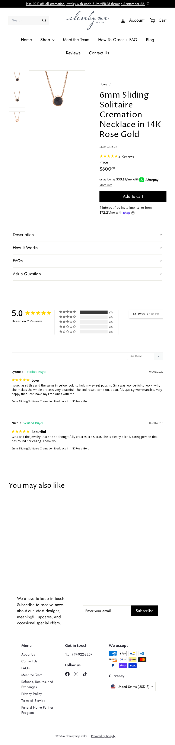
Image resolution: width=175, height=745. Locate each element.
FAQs (18, 261)
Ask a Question (27, 274)
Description (23, 235)
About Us (28, 654)
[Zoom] (57, 99)
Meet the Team (76, 40)
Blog (150, 40)
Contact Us (99, 53)
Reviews (73, 53)
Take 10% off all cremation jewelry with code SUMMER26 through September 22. (85, 3)
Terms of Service (33, 700)
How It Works (25, 248)
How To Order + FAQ (117, 40)
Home (26, 40)
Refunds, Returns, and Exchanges (37, 684)
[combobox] (29, 20)
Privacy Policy (31, 693)
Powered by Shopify (103, 736)
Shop (45, 40)
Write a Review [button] (148, 314)
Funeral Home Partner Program (37, 710)
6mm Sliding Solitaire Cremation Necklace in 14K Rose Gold (50, 401)
